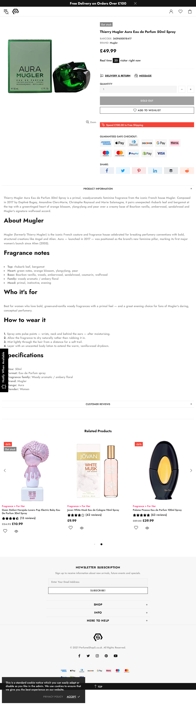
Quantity (106, 84)
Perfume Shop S (15, 11)
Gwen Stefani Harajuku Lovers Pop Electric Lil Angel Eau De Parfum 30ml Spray (93, 511)
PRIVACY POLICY (53, 696)
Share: (104, 164)
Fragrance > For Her (75, 506)
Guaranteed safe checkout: (118, 136)
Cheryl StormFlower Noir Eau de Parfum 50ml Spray (159, 510)
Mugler (114, 42)
